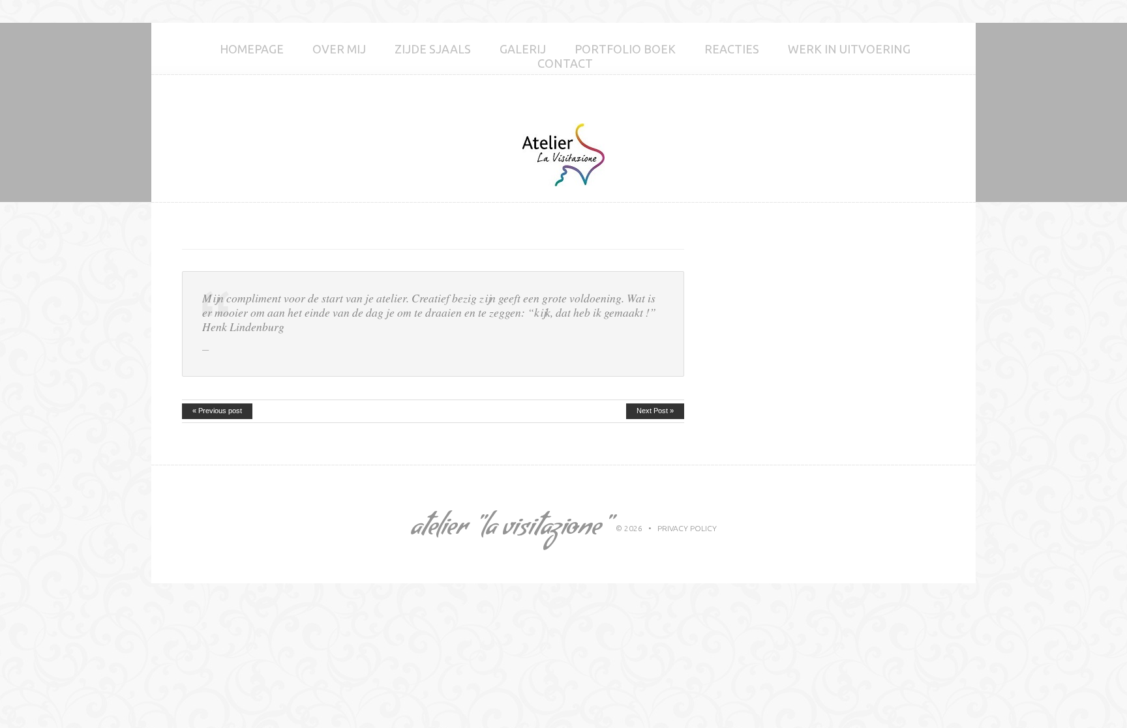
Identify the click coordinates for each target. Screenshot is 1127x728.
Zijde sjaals (433, 48)
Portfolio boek (625, 48)
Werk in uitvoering (849, 48)
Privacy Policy (687, 528)
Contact (565, 63)
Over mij (339, 48)
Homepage (252, 48)
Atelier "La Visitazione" (509, 530)
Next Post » (655, 411)
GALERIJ (523, 48)
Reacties (731, 48)
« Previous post (217, 411)
